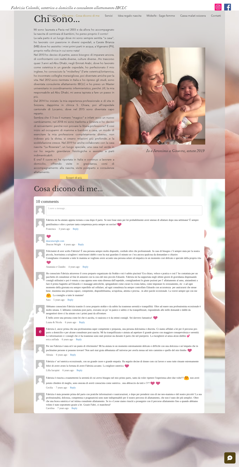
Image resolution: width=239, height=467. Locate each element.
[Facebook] (227, 7)
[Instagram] (218, 7)
